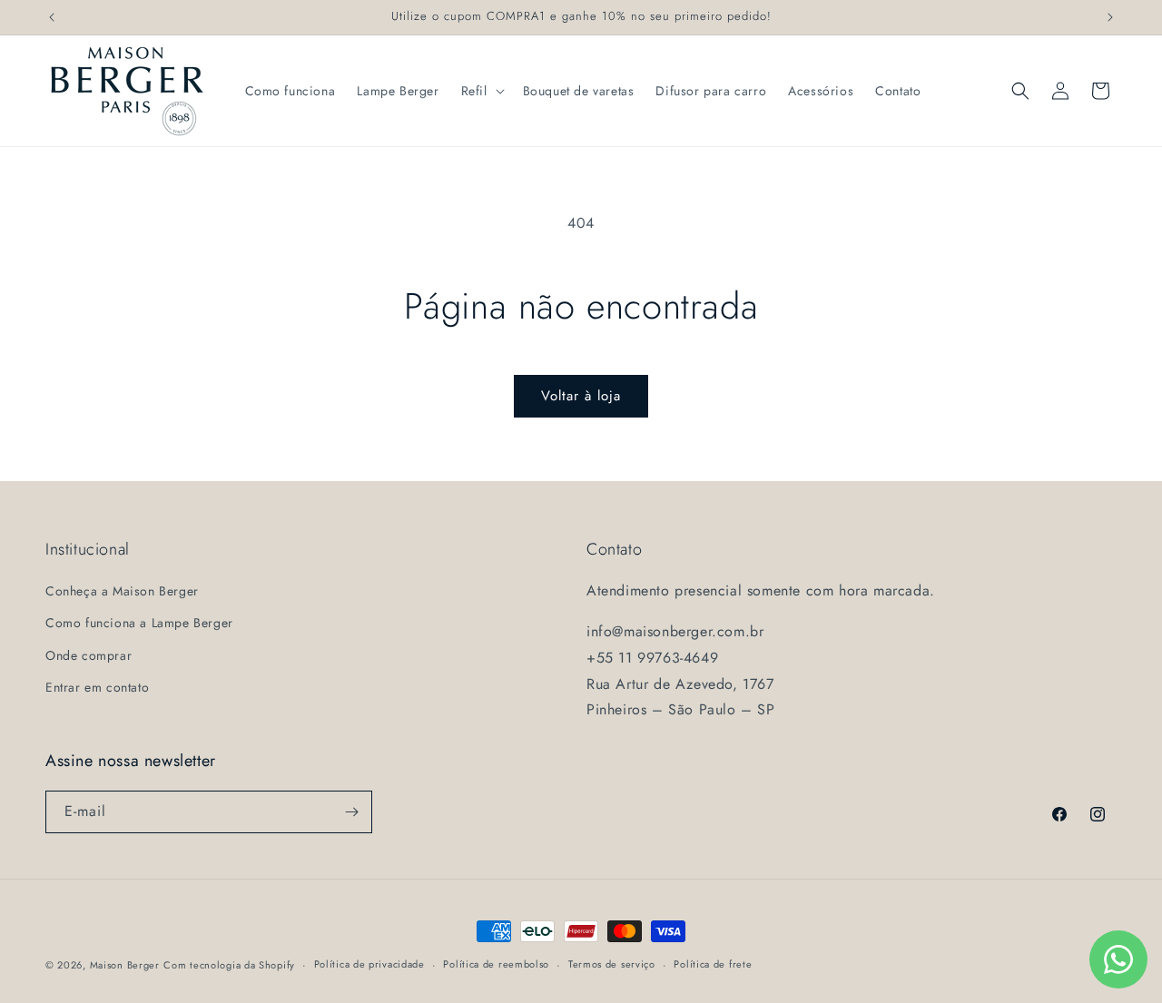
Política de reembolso (496, 964)
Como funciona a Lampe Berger (139, 623)
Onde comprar (88, 655)
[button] (481, 91)
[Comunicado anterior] (52, 17)
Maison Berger (125, 965)
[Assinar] (351, 812)
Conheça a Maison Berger (122, 591)
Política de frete (713, 964)
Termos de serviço (611, 964)
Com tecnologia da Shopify (229, 965)
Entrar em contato (97, 687)
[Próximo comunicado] (1110, 17)
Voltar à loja (581, 396)
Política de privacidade (369, 964)
